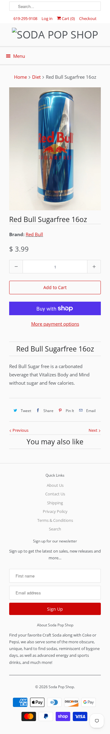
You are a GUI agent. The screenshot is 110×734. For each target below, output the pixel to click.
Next (93, 430)
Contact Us (55, 494)
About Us (55, 485)
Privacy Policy (55, 511)
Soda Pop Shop (61, 686)
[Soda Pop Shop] (55, 35)
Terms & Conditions (55, 520)
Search (55, 529)
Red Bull (34, 234)
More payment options (55, 324)
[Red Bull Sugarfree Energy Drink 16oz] (55, 148)
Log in (47, 18)
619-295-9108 (25, 18)
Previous (20, 430)
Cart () (68, 18)
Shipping (55, 503)
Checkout (88, 18)
